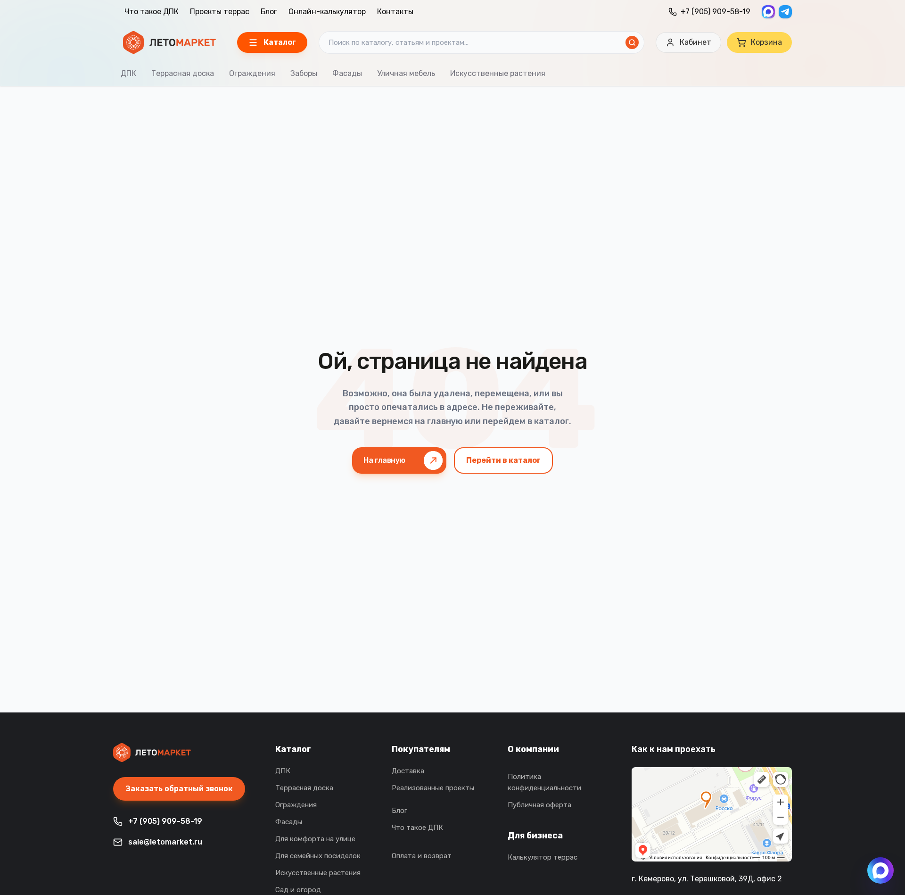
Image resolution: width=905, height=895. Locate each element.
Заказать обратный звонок (179, 788)
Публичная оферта (539, 805)
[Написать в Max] (880, 870)
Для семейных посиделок (318, 856)
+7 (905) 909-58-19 (715, 11)
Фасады (347, 73)
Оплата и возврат (422, 856)
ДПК (128, 73)
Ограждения (252, 73)
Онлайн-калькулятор (327, 11)
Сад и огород (298, 890)
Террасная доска (182, 73)
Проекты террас (219, 11)
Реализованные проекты (433, 788)
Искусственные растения (497, 73)
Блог (269, 11)
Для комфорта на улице (315, 839)
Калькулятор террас (542, 857)
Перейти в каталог (503, 460)
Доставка (408, 771)
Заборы (303, 73)
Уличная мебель (406, 73)
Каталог (293, 749)
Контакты (395, 11)
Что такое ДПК (151, 11)
